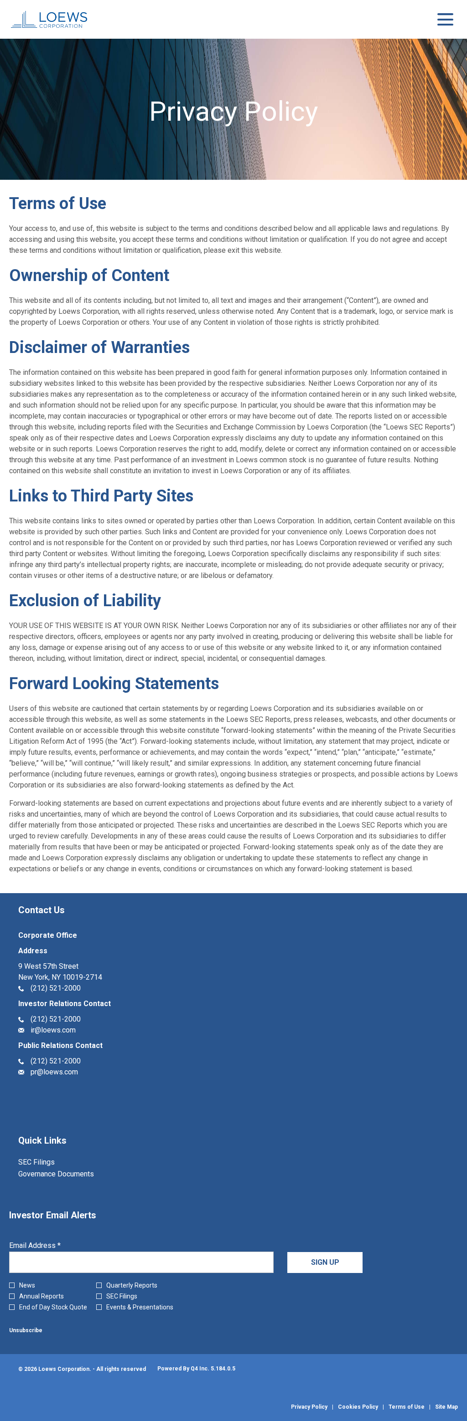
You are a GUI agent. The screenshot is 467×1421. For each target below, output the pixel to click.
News (27, 1285)
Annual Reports (41, 1296)
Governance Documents (68, 1174)
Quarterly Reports (131, 1285)
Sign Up (325, 1262)
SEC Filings (48, 1162)
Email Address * (49, 1245)
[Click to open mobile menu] (445, 19)
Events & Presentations (139, 1307)
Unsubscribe (25, 1330)
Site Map (446, 1407)
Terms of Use (407, 1407)
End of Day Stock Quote (53, 1307)
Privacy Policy (309, 1407)
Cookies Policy (358, 1407)
